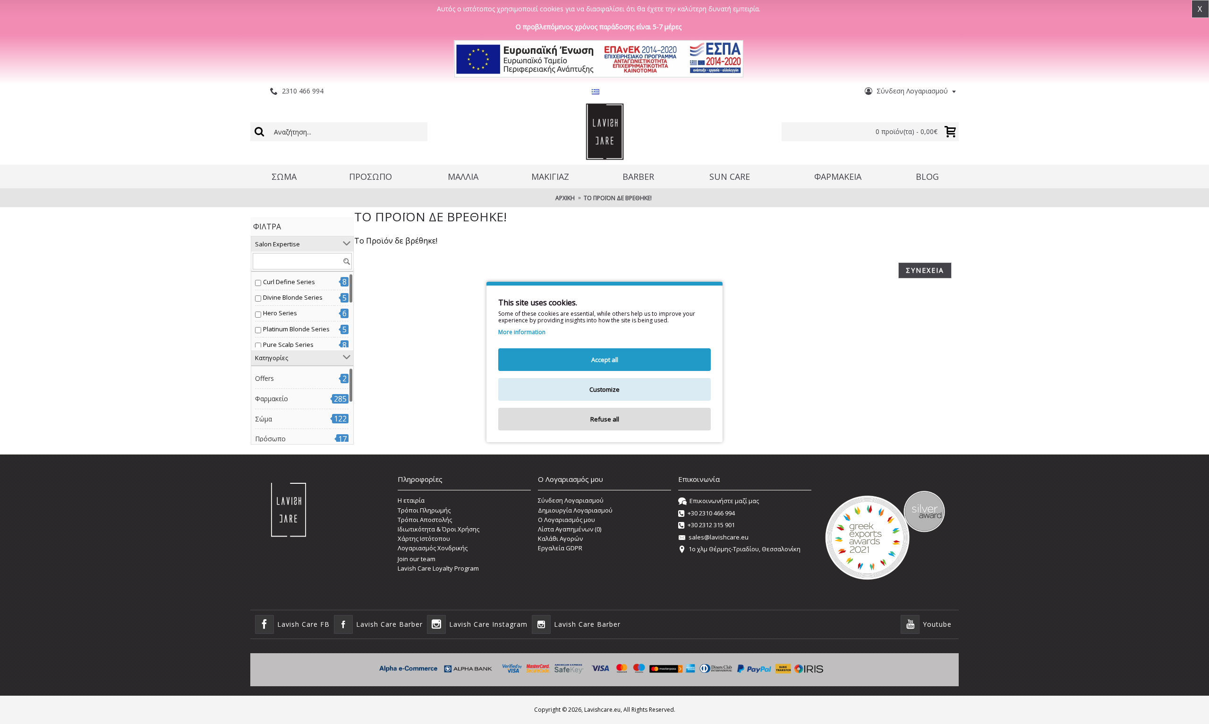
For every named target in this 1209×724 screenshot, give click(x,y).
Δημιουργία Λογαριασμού (575, 510)
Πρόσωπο (270, 438)
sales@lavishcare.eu (719, 537)
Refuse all (604, 419)
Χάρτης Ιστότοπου (424, 538)
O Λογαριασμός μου (566, 519)
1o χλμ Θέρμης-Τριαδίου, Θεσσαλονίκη (744, 549)
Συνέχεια (925, 270)
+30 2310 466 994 (711, 513)
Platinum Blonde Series (296, 329)
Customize (604, 389)
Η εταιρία (411, 500)
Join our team (416, 559)
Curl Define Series (289, 282)
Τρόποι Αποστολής (425, 519)
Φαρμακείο (271, 398)
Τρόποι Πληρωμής (424, 510)
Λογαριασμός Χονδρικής (433, 548)
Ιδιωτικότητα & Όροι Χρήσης (438, 529)
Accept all (604, 359)
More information (521, 332)
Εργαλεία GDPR (560, 548)
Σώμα (263, 418)
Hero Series (280, 313)
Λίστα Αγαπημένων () (569, 529)
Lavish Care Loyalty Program (438, 568)
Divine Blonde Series (293, 297)
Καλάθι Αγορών (560, 538)
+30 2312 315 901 (711, 525)
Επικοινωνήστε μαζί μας (724, 501)
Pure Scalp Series (288, 344)
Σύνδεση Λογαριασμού (571, 500)
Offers (264, 378)
